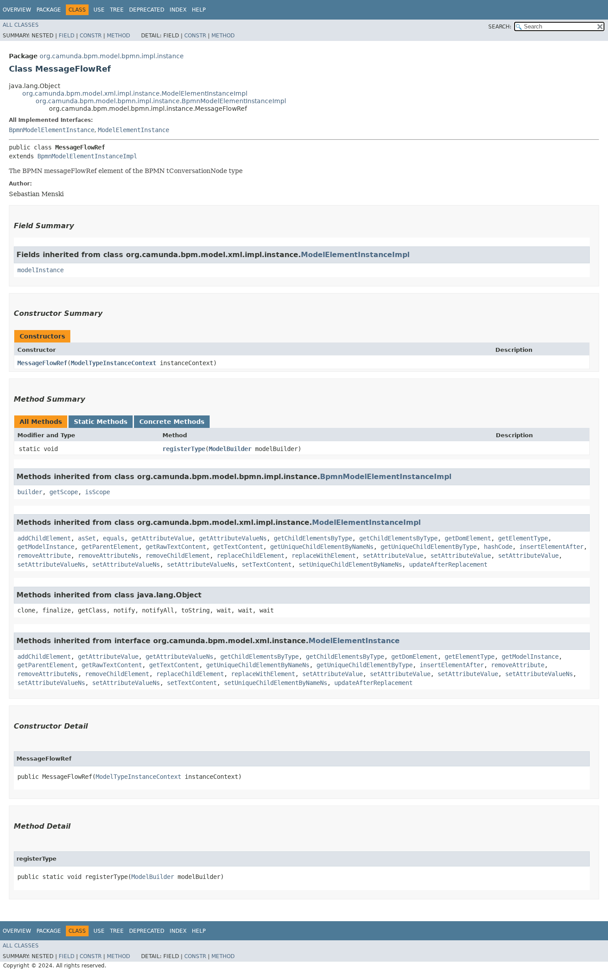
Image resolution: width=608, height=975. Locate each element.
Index (178, 10)
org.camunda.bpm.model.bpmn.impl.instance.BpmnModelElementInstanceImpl (161, 101)
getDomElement (468, 538)
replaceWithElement (324, 555)
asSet (87, 538)
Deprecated (146, 10)
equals (113, 538)
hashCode (498, 546)
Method (118, 35)
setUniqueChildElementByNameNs (350, 564)
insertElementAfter (551, 546)
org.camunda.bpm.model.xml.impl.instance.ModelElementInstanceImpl (134, 93)
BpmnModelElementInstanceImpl (87, 156)
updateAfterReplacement (448, 564)
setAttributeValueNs (51, 564)
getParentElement (109, 546)
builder (29, 492)
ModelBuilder (230, 448)
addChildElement (44, 538)
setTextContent (267, 564)
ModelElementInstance (133, 129)
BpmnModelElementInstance (51, 129)
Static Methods (100, 421)
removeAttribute (44, 555)
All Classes (21, 25)
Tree (117, 10)
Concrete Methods (171, 421)
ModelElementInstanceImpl (355, 254)
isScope (97, 492)
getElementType (523, 538)
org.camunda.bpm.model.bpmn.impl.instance (112, 56)
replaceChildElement (250, 555)
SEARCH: (499, 27)
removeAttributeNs (108, 555)
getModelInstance (45, 546)
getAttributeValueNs (233, 538)
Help (199, 10)
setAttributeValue (393, 555)
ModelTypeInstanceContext (113, 363)
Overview (17, 10)
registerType (183, 448)
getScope (63, 492)
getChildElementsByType (313, 538)
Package (48, 10)
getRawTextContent (176, 546)
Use (99, 10)
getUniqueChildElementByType (429, 546)
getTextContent (238, 546)
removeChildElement (178, 555)
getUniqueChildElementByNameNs (321, 546)
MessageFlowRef (42, 363)
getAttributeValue (161, 538)
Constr (90, 35)
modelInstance (40, 270)
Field (66, 35)
